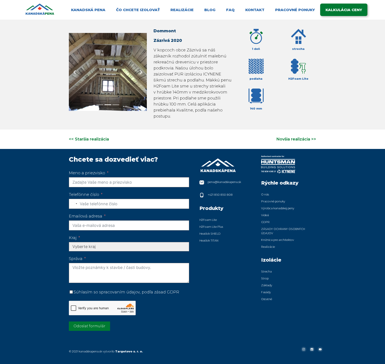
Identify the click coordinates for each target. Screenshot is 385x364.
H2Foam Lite (208, 220)
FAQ (230, 10)
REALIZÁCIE (182, 10)
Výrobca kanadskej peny (277, 208)
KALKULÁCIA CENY (344, 10)
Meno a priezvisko (87, 173)
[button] (75, 72)
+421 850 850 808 (220, 194)
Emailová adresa (85, 216)
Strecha (266, 271)
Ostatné (266, 299)
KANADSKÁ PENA (88, 10)
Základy (266, 285)
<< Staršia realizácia (89, 139)
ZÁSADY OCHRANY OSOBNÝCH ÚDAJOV (283, 231)
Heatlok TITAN (208, 240)
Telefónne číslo (84, 194)
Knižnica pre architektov (277, 240)
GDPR (265, 222)
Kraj (73, 237)
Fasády (266, 292)
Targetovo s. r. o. (129, 351)
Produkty (211, 208)
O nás (265, 194)
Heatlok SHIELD (210, 233)
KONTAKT (254, 10)
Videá (265, 215)
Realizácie (268, 246)
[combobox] (73, 204)
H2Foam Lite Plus (211, 226)
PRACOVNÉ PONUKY (295, 10)
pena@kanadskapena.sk (224, 182)
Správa (75, 258)
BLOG (209, 10)
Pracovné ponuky (273, 201)
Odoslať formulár (89, 326)
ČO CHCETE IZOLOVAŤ (138, 10)
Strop (265, 278)
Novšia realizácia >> (296, 139)
